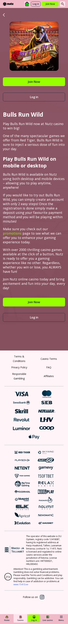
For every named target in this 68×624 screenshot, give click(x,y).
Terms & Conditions (19, 359)
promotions (12, 233)
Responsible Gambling (19, 376)
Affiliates (49, 376)
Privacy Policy (19, 367)
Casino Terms (49, 358)
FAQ (48, 367)
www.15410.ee (20, 584)
